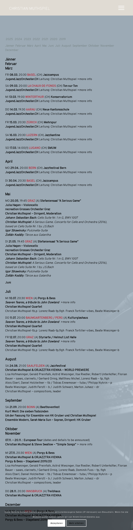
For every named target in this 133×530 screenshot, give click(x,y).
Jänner (9, 46)
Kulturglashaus (78, 318)
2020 (53, 39)
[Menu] (119, 8)
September (79, 46)
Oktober (93, 46)
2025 (9, 39)
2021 (45, 39)
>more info (84, 79)
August (66, 46)
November (107, 46)
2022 (36, 39)
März (30, 46)
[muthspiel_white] (29, 8)
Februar (20, 46)
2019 (62, 39)
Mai (44, 46)
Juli (57, 46)
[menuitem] (119, 8)
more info (86, 445)
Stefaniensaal (49, 201)
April (37, 46)
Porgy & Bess (46, 298)
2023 (27, 39)
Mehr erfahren (76, 523)
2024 (18, 39)
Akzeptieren (56, 523)
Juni (51, 46)
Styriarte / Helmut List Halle (57, 337)
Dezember (12, 50)
